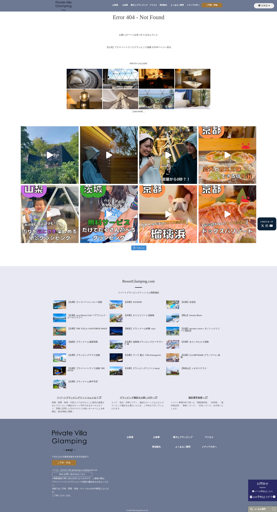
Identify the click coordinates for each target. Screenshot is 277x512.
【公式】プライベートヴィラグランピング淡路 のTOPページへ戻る (138, 47)
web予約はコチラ (262, 496)
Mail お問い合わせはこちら (72, 474)
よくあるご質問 (177, 5)
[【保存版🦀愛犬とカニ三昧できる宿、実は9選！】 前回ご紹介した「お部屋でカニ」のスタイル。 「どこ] (227, 155)
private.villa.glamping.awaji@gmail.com (79, 470)
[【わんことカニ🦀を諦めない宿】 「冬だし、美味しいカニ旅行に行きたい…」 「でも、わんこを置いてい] (227, 214)
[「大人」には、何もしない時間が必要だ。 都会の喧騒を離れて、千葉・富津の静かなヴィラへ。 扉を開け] (109, 155)
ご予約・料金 (212, 5)
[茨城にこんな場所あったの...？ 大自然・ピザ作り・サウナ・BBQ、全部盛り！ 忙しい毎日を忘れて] (50, 155)
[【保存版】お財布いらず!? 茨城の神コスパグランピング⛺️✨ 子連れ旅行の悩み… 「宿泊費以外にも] (109, 214)
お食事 (125, 5)
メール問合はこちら (263, 491)
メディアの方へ (193, 5)
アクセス (153, 5)
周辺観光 (163, 5)
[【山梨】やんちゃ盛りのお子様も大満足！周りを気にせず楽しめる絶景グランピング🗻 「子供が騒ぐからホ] (50, 214)
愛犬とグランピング (139, 5)
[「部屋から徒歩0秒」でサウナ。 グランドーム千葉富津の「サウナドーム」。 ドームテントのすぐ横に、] (168, 155)
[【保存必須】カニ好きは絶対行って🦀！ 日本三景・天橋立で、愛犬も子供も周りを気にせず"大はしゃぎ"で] (168, 214)
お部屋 (115, 5)
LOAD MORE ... (139, 111)
